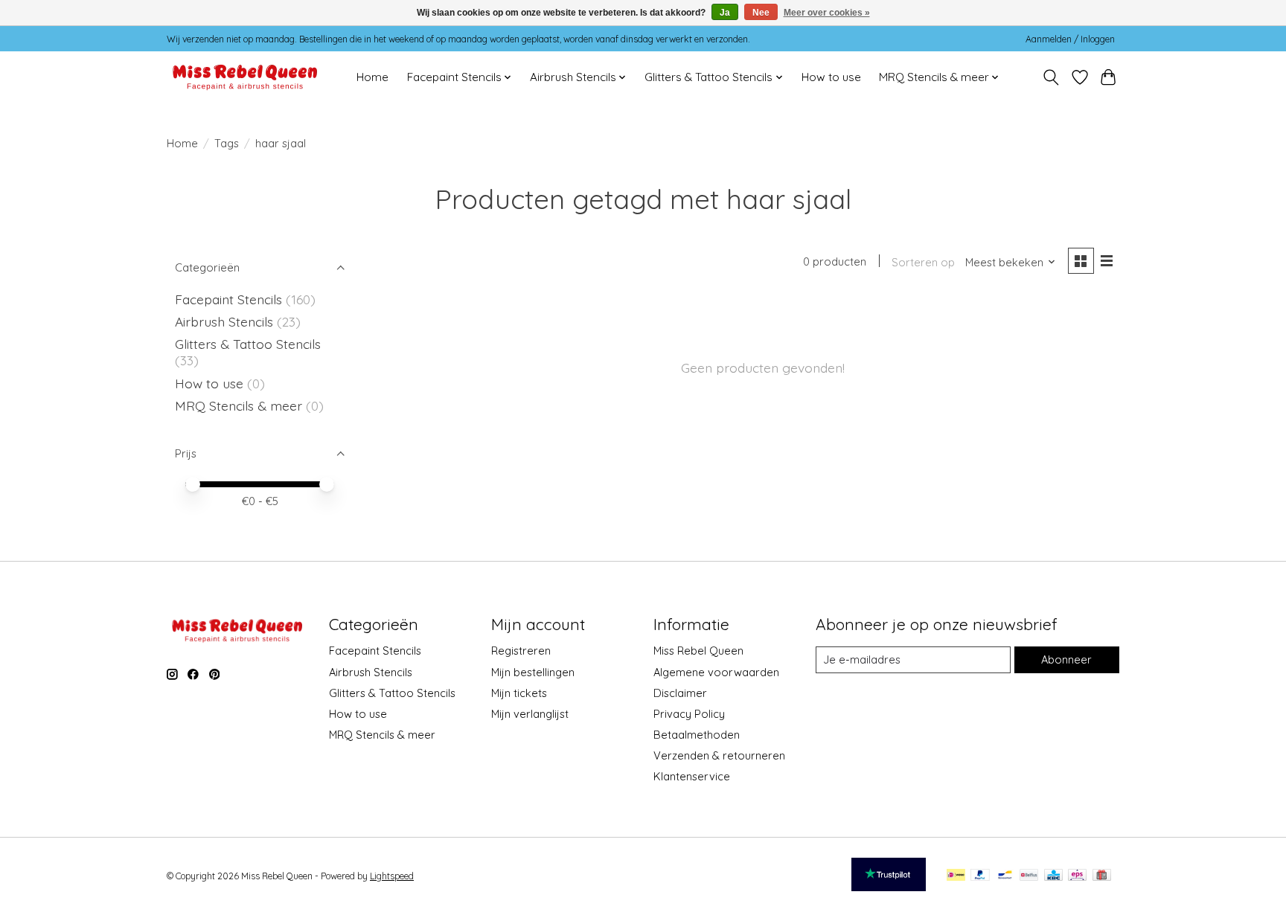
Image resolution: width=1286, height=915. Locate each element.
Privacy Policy (689, 714)
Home (372, 77)
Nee (761, 12)
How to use (831, 77)
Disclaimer (680, 693)
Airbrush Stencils (224, 321)
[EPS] (1077, 876)
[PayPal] (980, 876)
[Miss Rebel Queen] (245, 77)
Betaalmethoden (696, 735)
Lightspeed (392, 876)
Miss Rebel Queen (698, 650)
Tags (226, 143)
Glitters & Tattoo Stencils (248, 344)
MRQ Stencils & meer (238, 405)
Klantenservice (691, 776)
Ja (725, 12)
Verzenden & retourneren (719, 755)
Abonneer (1066, 659)
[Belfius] (1029, 876)
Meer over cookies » (827, 12)
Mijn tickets (519, 693)
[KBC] (1053, 876)
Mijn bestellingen (533, 672)
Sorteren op (923, 262)
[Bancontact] (1005, 876)
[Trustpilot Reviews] (888, 886)
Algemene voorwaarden (716, 672)
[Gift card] (1102, 876)
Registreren (521, 650)
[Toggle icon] (1051, 77)
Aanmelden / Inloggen (1070, 39)
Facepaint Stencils (230, 299)
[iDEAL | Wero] (956, 876)
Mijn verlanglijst (530, 714)
